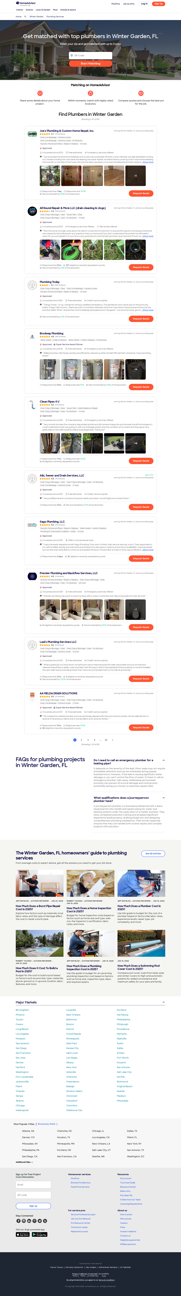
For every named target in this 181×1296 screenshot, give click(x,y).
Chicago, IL (98, 1131)
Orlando (20, 1091)
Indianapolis (22, 1110)
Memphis (122, 1034)
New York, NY (134, 1143)
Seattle (121, 1091)
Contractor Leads (79, 1227)
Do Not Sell (92, 1275)
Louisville (71, 1010)
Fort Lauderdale (24, 1076)
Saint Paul (71, 1043)
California (83, 1275)
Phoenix (20, 1014)
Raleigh (70, 1086)
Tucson (19, 1019)
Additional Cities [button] (23, 1162)
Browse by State (46, 1124)
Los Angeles (22, 1034)
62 (106, 740)
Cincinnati (71, 1096)
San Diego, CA (29, 1156)
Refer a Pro (125, 1191)
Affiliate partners (128, 1244)
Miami (19, 1086)
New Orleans (73, 1014)
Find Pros (75, 1178)
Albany (70, 1062)
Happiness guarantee (130, 1240)
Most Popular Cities (24, 1124)
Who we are (125, 1219)
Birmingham (22, 1010)
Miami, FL (132, 1137)
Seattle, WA (98, 1156)
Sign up (33, 1206)
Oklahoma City (74, 1110)
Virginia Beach (124, 1086)
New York (71, 1067)
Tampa (19, 1096)
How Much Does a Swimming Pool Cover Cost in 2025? (139, 967)
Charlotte (71, 1076)
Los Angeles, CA (101, 1137)
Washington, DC (135, 1156)
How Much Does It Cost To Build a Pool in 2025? (37, 970)
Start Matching (90, 63)
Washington (22, 1072)
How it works (126, 1214)
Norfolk (121, 1076)
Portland (121, 1010)
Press (122, 1227)
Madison (121, 1096)
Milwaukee (122, 1100)
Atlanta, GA (28, 1131)
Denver (20, 1062)
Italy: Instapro (91, 1267)
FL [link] (25, 16)
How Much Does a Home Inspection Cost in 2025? (89, 910)
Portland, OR (64, 1150)
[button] (50, 176)
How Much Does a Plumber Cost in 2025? (139, 907)
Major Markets (26, 1002)
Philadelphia (123, 1019)
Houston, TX (63, 1137)
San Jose (20, 1057)
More (55, 10)
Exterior (29, 10)
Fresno (19, 1024)
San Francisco (23, 1053)
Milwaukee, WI (29, 1143)
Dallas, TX (132, 1131)
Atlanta (20, 1100)
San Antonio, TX (135, 1150)
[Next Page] (112, 740)
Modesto (20, 1038)
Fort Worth (123, 1057)
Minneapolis (72, 1038)
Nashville (121, 1038)
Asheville (71, 1072)
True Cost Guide (127, 1182)
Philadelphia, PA (30, 1150)
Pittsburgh (122, 1024)
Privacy (75, 1275)
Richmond (122, 1081)
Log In (144, 3)
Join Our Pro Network (81, 1219)
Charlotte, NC (64, 1131)
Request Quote (141, 193)
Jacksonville (22, 1081)
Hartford (20, 1067)
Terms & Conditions (106, 1280)
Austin (120, 1043)
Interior (19, 10)
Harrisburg (122, 1014)
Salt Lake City (124, 1072)
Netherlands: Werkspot (108, 1267)
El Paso (121, 1053)
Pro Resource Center (80, 1223)
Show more (148, 162)
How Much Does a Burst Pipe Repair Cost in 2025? (38, 907)
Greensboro (72, 1081)
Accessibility (104, 1275)
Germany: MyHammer (74, 1267)
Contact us (125, 1236)
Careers (124, 1223)
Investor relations (128, 1231)
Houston (121, 1062)
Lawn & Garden (43, 10)
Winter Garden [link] (36, 16)
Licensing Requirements (131, 1204)
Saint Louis (72, 1053)
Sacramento (22, 1043)
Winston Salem (74, 1091)
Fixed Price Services (80, 1187)
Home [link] (18, 16)
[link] (90, 137)
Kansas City (72, 1048)
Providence (123, 1029)
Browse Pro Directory (80, 1182)
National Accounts (79, 1231)
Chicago (20, 1105)
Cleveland (71, 1100)
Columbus (71, 1105)
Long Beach (22, 1029)
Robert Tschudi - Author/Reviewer (84, 901)
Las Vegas (71, 1057)
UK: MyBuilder (125, 1267)
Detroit (70, 1029)
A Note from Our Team (130, 1199)
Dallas (120, 1048)
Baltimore (71, 1019)
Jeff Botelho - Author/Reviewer (32, 901)
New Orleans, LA (101, 1143)
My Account (125, 1178)
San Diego (21, 1048)
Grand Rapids (73, 1034)
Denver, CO (28, 1137)
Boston (70, 1024)
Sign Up (159, 3)
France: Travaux (56, 1267)
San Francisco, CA (67, 1156)
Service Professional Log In (83, 1214)
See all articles (153, 853)
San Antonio (123, 1067)
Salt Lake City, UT (101, 1150)
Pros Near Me (126, 1195)
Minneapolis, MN (65, 1143)
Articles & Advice (68, 10)
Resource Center (128, 1187)
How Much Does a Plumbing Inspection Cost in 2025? (84, 967)
